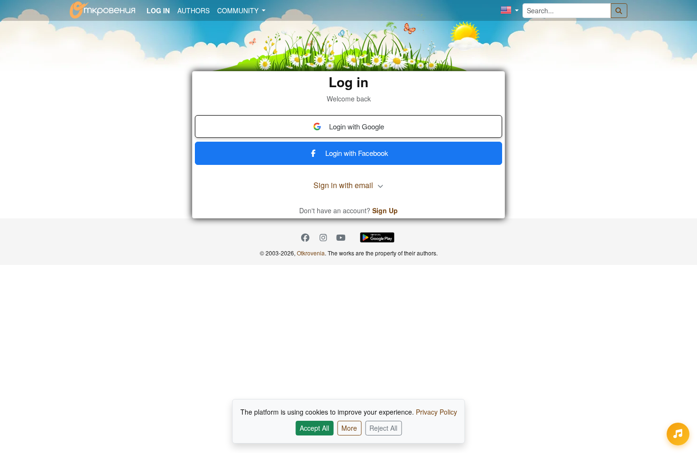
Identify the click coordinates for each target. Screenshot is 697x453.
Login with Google (356, 126)
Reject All (383, 428)
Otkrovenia (311, 253)
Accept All (314, 428)
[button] (510, 10)
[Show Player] (678, 434)
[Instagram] (323, 238)
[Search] (619, 10)
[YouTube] (341, 238)
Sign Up (385, 210)
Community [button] (238, 10)
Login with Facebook (356, 153)
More (349, 428)
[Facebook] (305, 238)
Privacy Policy (436, 412)
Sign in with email (344, 185)
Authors (193, 10)
